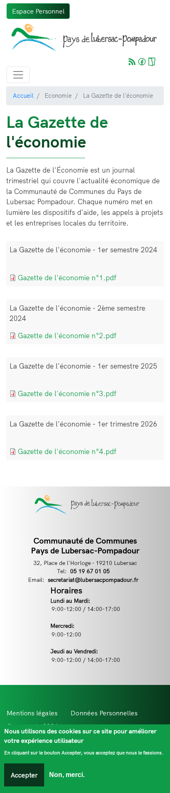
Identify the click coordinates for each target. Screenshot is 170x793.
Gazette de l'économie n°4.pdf (67, 451)
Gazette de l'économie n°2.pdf (67, 335)
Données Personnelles (104, 713)
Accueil (23, 95)
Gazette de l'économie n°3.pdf (67, 393)
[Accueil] (82, 37)
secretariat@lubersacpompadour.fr (93, 579)
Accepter (24, 775)
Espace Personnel (38, 11)
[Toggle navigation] (18, 75)
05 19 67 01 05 (90, 570)
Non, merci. (67, 774)
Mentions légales (32, 713)
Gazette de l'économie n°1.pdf (67, 277)
